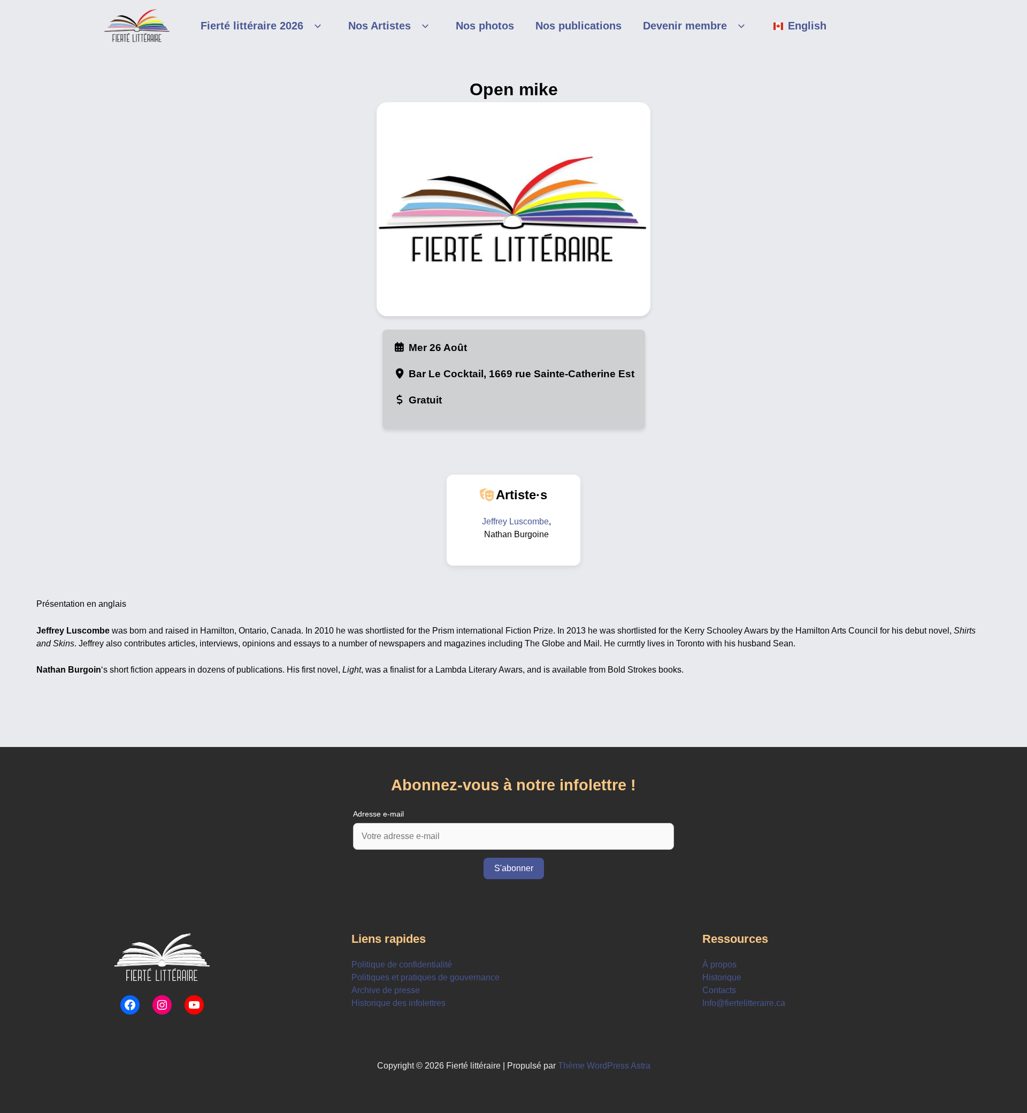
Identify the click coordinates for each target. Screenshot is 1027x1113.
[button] (315, 25)
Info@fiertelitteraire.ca (743, 1003)
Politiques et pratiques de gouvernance (425, 977)
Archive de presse (385, 990)
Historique (721, 977)
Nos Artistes (379, 26)
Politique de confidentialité (401, 964)
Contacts (719, 990)
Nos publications (578, 26)
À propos (719, 964)
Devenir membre (685, 26)
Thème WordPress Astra (604, 1065)
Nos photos (485, 26)
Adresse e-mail (378, 814)
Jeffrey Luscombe (515, 521)
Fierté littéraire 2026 (252, 26)
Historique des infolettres (398, 1003)
